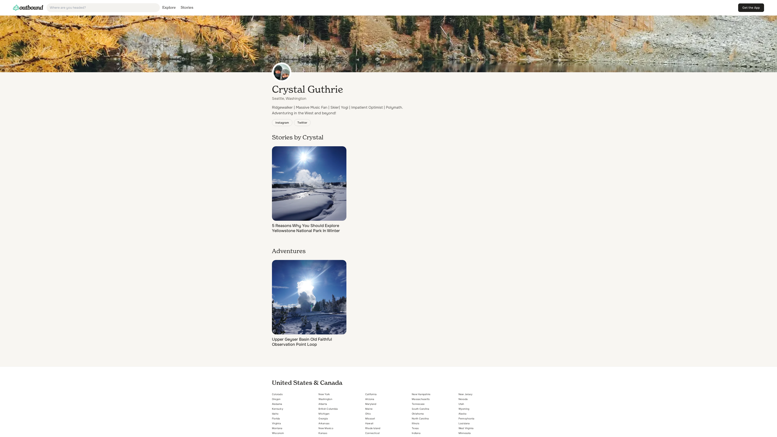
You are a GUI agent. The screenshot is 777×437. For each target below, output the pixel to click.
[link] (28, 8)
